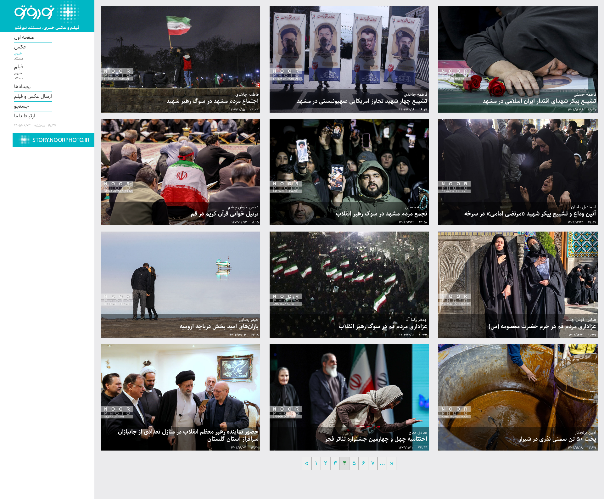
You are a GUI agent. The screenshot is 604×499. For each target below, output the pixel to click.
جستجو (21, 106)
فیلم (18, 67)
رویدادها (22, 87)
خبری (18, 53)
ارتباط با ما (24, 116)
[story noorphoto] (53, 140)
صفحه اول (24, 37)
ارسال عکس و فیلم (33, 96)
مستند (18, 58)
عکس (20, 47)
